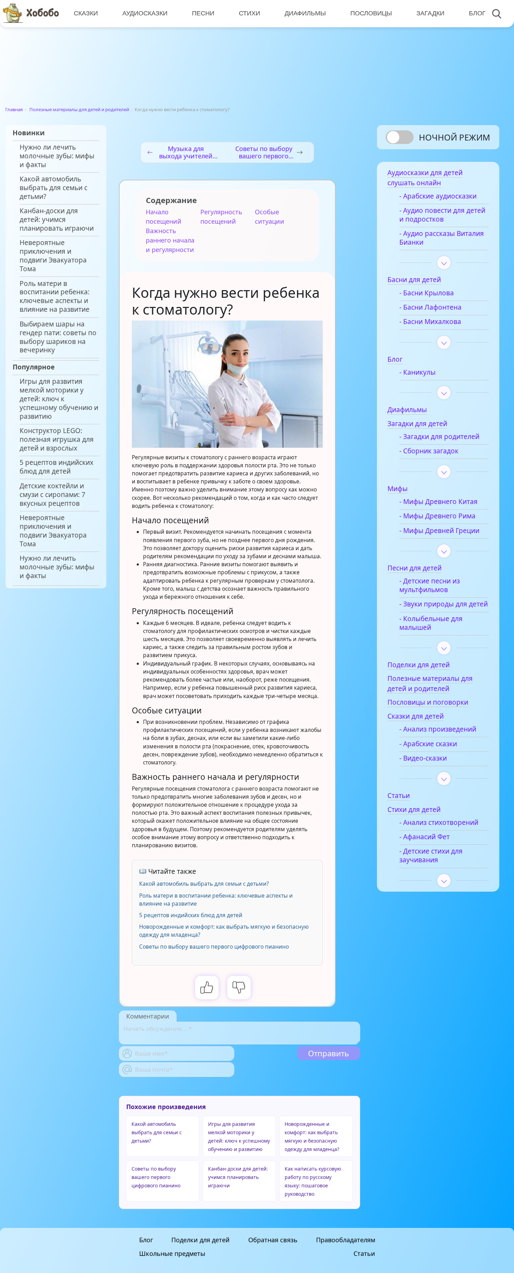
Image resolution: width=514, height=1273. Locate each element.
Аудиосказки (144, 13)
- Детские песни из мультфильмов (429, 585)
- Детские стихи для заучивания (431, 855)
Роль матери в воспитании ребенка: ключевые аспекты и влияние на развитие (55, 296)
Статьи (364, 1253)
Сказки (86, 13)
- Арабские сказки (428, 744)
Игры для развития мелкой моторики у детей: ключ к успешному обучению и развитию (59, 399)
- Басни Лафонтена (430, 307)
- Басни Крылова (426, 293)
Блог (477, 13)
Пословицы (371, 13)
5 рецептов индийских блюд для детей (56, 467)
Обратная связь (273, 1240)
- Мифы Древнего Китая (438, 501)
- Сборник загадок (428, 451)
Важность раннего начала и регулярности (170, 240)
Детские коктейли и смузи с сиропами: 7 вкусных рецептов (52, 495)
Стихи (249, 13)
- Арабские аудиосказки (438, 196)
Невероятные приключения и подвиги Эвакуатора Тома (53, 255)
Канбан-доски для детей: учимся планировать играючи (57, 220)
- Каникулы (417, 372)
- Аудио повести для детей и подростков (442, 215)
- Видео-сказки (423, 758)
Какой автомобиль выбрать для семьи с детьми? (53, 188)
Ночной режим (454, 137)
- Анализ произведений (437, 729)
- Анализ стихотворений (438, 822)
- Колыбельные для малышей (431, 623)
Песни (203, 13)
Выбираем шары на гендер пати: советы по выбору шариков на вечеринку (58, 337)
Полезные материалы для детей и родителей (79, 109)
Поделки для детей (200, 1240)
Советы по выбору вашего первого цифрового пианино (214, 946)
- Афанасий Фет (424, 837)
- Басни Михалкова (430, 321)
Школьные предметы (172, 1253)
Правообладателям (345, 1240)
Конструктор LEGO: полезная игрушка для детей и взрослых (57, 439)
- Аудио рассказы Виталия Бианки (441, 238)
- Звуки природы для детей (443, 604)
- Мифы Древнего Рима (437, 516)
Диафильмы (305, 13)
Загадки (430, 13)
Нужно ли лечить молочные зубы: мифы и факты (57, 156)
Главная (14, 109)
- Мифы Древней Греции (439, 530)
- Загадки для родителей (439, 436)
